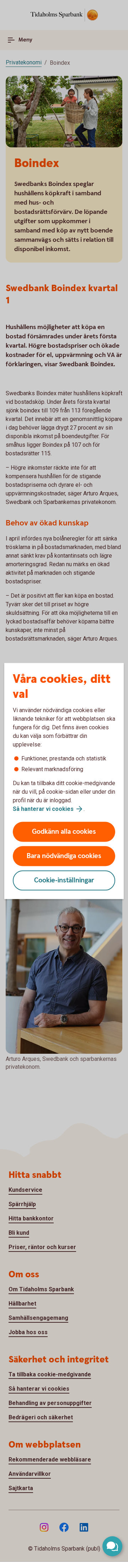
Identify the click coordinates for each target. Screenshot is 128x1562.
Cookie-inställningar (64, 880)
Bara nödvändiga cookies (64, 856)
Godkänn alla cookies (64, 831)
